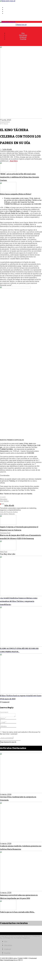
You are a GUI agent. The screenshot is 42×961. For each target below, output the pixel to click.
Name (3, 718)
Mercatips (8, 9)
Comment (4, 712)
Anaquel (7, 11)
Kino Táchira (4, 501)
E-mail (3, 722)
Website (3, 726)
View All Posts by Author (9, 512)
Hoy (5, 8)
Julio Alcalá (7, 149)
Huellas (7, 13)
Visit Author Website (7, 514)
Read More (13, 161)
